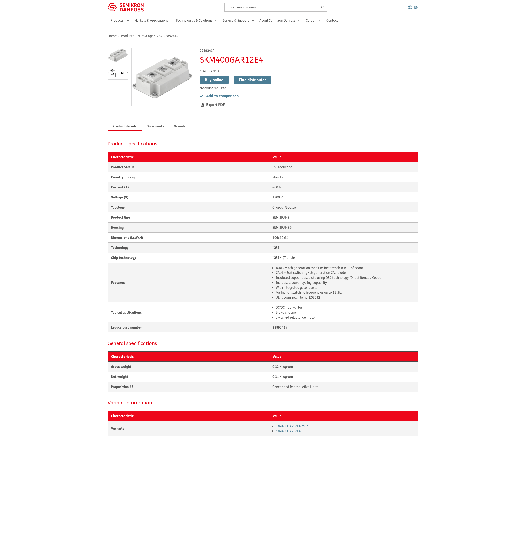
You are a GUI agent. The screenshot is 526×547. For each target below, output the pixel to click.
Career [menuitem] (311, 20)
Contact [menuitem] (332, 20)
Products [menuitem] (117, 20)
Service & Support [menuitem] (236, 20)
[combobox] (275, 7)
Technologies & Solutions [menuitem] (194, 20)
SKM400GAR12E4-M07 (292, 426)
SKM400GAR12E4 (288, 431)
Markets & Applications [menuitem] (151, 20)
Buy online (214, 79)
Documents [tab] (155, 126)
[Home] (126, 7)
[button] (413, 7)
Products (127, 35)
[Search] (323, 7)
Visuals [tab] (180, 126)
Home (112, 35)
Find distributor (252, 79)
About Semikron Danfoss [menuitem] (277, 20)
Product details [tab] (125, 126)
